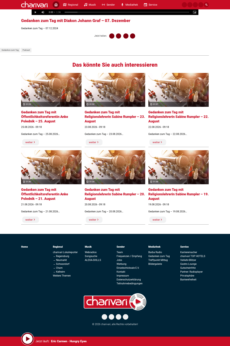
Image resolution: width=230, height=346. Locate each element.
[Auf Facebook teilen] (111, 36)
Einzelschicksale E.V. (128, 267)
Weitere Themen (62, 275)
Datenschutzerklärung (129, 279)
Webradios (91, 252)
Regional (58, 246)
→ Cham (58, 267)
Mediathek (154, 246)
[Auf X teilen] (118, 36)
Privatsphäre (187, 275)
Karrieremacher (188, 252)
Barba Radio (155, 252)
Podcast (26, 50)
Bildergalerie (155, 263)
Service (184, 246)
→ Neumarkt (60, 260)
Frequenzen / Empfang (129, 256)
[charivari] (34, 4)
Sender (121, 246)
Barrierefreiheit (188, 279)
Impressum (123, 275)
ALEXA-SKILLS (93, 260)
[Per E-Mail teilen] (132, 36)
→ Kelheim (59, 271)
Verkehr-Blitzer (188, 260)
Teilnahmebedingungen (130, 283)
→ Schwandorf (61, 263)
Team (120, 252)
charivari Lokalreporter (65, 252)
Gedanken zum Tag (10, 50)
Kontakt (121, 271)
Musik (88, 246)
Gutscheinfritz (188, 267)
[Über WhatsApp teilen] (125, 36)
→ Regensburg (61, 256)
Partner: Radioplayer (191, 271)
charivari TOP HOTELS (192, 256)
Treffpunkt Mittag (158, 260)
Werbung (121, 263)
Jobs (119, 260)
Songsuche (91, 256)
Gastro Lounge (188, 263)
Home (24, 246)
